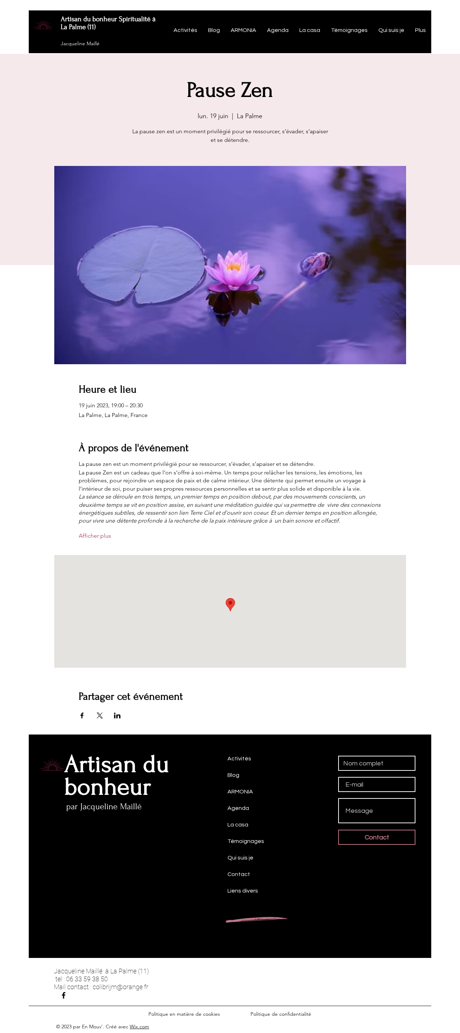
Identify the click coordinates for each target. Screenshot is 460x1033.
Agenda (238, 808)
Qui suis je (240, 858)
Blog (233, 775)
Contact (238, 874)
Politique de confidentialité (280, 1014)
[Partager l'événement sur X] (99, 715)
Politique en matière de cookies (184, 1014)
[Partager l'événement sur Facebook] (82, 715)
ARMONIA (240, 792)
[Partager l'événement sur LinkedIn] (117, 715)
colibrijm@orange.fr (120, 987)
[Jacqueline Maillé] (63, 995)
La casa (237, 825)
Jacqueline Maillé (80, 43)
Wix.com (139, 1026)
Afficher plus (95, 535)
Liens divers (242, 891)
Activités (239, 758)
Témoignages (245, 841)
